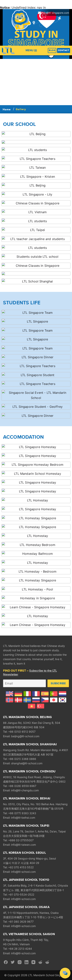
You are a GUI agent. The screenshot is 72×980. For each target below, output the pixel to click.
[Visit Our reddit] (40, 962)
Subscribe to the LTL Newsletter (30, 672)
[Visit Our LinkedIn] (26, 962)
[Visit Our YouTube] (33, 962)
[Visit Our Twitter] (12, 962)
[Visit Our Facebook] (5, 962)
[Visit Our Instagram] (19, 962)
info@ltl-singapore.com (55, 13)
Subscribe (58, 683)
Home (7, 109)
